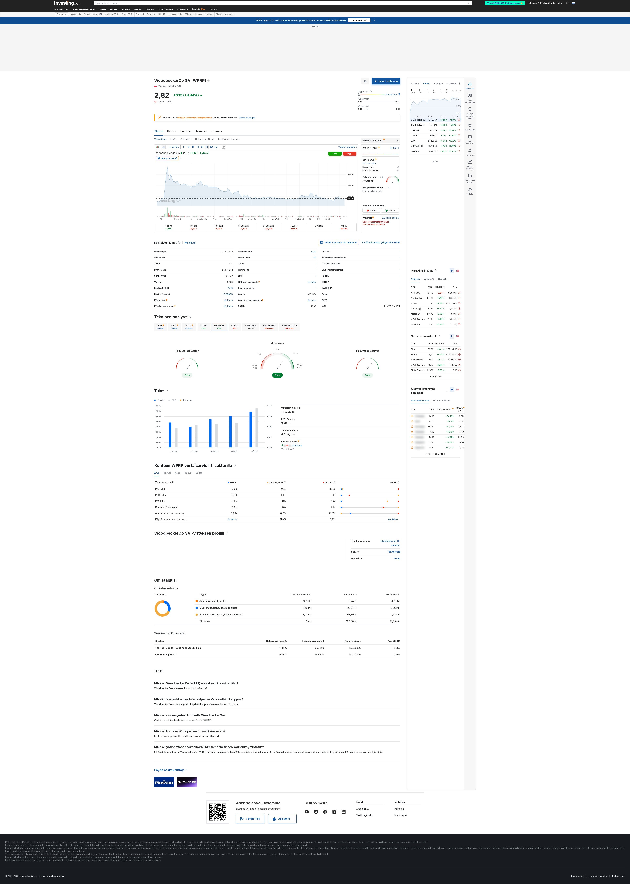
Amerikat (140, 14)
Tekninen (202, 131)
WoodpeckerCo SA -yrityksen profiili (189, 533)
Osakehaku (182, 9)
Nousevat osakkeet (423, 336)
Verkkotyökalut (364, 815)
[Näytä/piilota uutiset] (223, 147)
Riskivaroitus (618, 876)
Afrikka (188, 14)
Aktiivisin (415, 279)
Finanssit (186, 131)
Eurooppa (151, 14)
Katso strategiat (247, 117)
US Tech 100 (417, 146)
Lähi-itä (161, 14)
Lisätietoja (399, 802)
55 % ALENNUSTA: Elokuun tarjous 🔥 (505, 3)
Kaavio (171, 131)
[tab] (160, 327)
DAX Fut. (415, 130)
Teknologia (393, 551)
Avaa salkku (362, 808)
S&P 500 (415, 151)
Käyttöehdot (577, 876)
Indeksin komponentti (228, 139)
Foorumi (216, 131)
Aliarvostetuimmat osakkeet (423, 390)
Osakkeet (61, 14)
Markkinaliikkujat (422, 270)
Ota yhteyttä (400, 815)
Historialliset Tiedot (204, 139)
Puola (397, 558)
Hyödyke (438, 83)
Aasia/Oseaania (175, 14)
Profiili (173, 139)
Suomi (87, 14)
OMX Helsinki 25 (419, 119)
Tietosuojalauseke (598, 876)
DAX (413, 140)
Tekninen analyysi (171, 317)
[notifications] (567, 3)
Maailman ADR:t (112, 14)
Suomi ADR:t (127, 14)
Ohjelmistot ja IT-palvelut (390, 543)
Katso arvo (391, 94)
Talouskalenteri (165, 9)
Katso (234, 519)
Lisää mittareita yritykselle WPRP (381, 242)
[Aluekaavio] (164, 147)
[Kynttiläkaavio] (157, 147)
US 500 (414, 135)
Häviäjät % (443, 279)
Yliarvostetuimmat (442, 400)
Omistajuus (185, 139)
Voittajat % (429, 279)
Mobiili (359, 802)
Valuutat (415, 83)
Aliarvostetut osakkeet (203, 14)
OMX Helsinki (417, 125)
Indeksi (426, 83)
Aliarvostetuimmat (420, 400)
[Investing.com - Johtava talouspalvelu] (67, 3)
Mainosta (399, 808)
